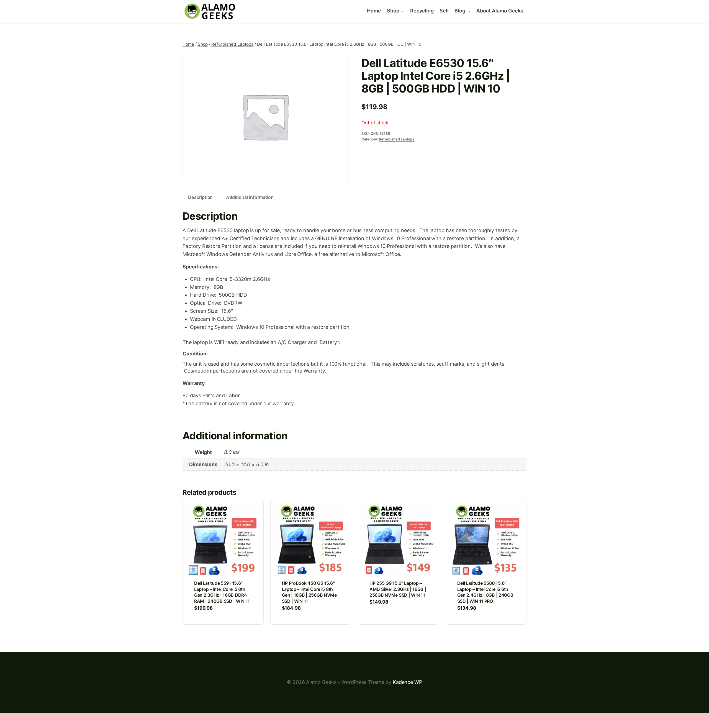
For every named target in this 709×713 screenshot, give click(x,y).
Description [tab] (200, 197)
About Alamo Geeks (499, 11)
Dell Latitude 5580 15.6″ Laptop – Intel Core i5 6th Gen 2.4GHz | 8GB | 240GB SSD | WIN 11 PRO (485, 592)
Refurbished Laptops (396, 139)
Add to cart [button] (384, 619)
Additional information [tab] (250, 197)
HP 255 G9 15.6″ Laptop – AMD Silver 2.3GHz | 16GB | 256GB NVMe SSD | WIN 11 (397, 589)
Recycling (421, 11)
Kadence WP (407, 682)
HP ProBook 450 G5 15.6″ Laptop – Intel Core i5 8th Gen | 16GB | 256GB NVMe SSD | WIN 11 (309, 592)
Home (374, 11)
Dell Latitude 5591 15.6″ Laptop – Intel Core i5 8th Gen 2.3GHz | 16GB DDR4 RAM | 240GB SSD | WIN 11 (222, 592)
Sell (444, 11)
